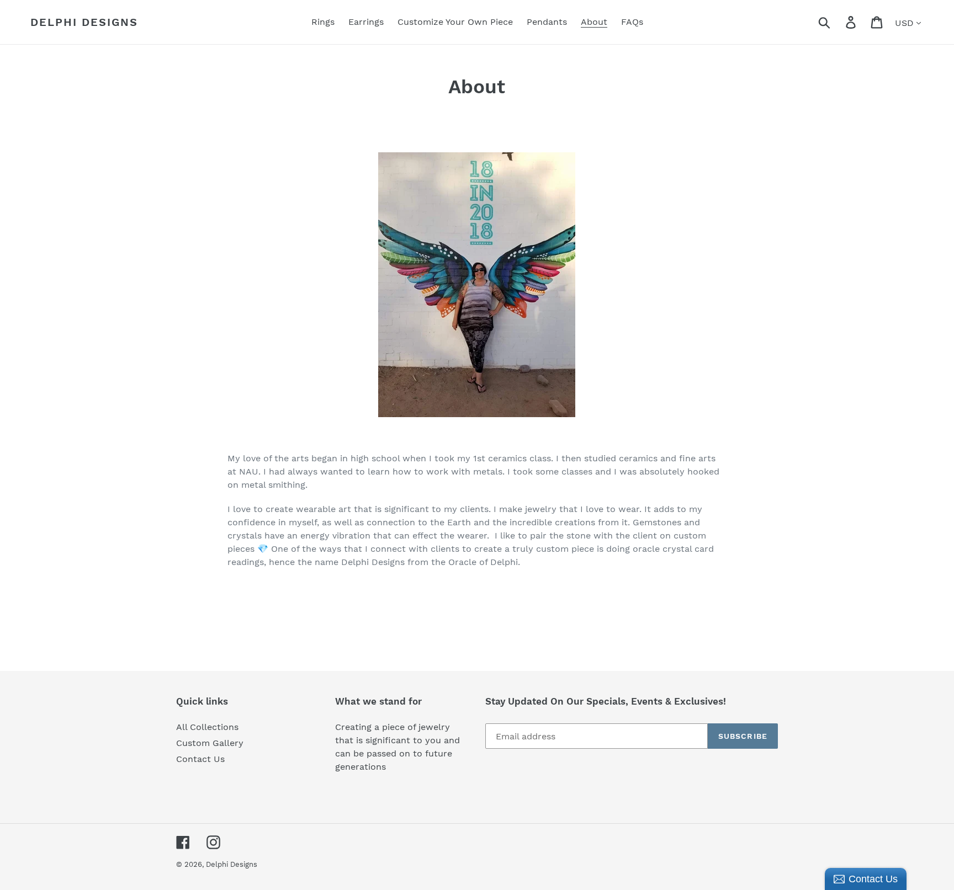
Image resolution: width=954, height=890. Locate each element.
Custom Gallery (209, 743)
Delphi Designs (84, 22)
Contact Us (200, 759)
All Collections (207, 727)
